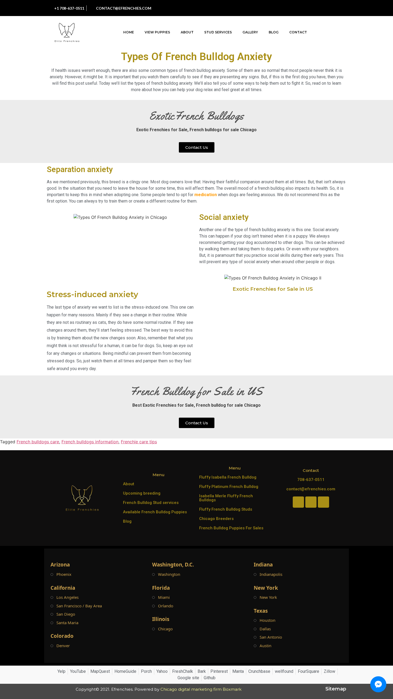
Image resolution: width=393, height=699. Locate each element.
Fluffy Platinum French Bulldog (228, 486)
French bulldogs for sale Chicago (223, 129)
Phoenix (63, 574)
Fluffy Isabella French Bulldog (227, 477)
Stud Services (218, 32)
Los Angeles (67, 597)
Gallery (250, 32)
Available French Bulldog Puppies (155, 512)
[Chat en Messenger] (378, 684)
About (187, 32)
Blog (274, 32)
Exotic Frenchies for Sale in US (273, 289)
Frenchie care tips (139, 441)
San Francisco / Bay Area (79, 605)
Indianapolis (271, 574)
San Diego (65, 614)
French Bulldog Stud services (151, 502)
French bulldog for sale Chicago (228, 405)
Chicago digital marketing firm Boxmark (200, 689)
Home (128, 32)
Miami (164, 597)
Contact (298, 32)
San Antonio (271, 637)
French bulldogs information (89, 441)
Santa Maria (67, 622)
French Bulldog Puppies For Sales (231, 528)
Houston (267, 620)
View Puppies (157, 32)
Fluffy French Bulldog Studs (225, 509)
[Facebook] (292, 8)
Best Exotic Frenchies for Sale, (163, 405)
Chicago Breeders (216, 518)
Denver (63, 645)
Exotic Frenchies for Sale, (162, 129)
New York (268, 597)
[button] (347, 32)
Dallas (265, 628)
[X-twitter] (328, 8)
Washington (169, 574)
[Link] (340, 8)
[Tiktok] (316, 8)
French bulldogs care (38, 441)
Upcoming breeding (141, 493)
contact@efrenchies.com (310, 489)
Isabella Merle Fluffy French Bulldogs (226, 498)
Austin (265, 645)
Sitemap (335, 689)
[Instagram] (304, 8)
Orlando (165, 605)
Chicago (165, 628)
